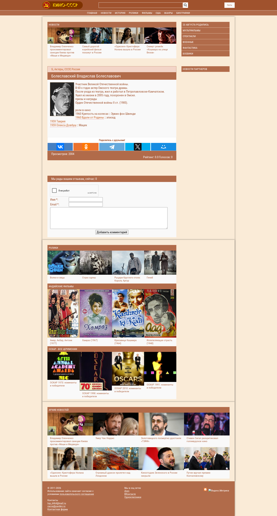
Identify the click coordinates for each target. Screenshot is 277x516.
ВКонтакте (130, 494)
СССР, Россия (72, 69)
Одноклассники (132, 497)
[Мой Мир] (163, 147)
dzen (126, 491)
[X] (137, 147)
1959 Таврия (57, 121)
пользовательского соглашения (77, 494)
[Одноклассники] (86, 147)
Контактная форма (57, 509)
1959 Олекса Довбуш (63, 125)
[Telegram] (111, 147)
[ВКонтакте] (60, 147)
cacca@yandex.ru (56, 506)
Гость (229, 5)
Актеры (58, 69)
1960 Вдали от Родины (89, 117)
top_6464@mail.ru (56, 503)
